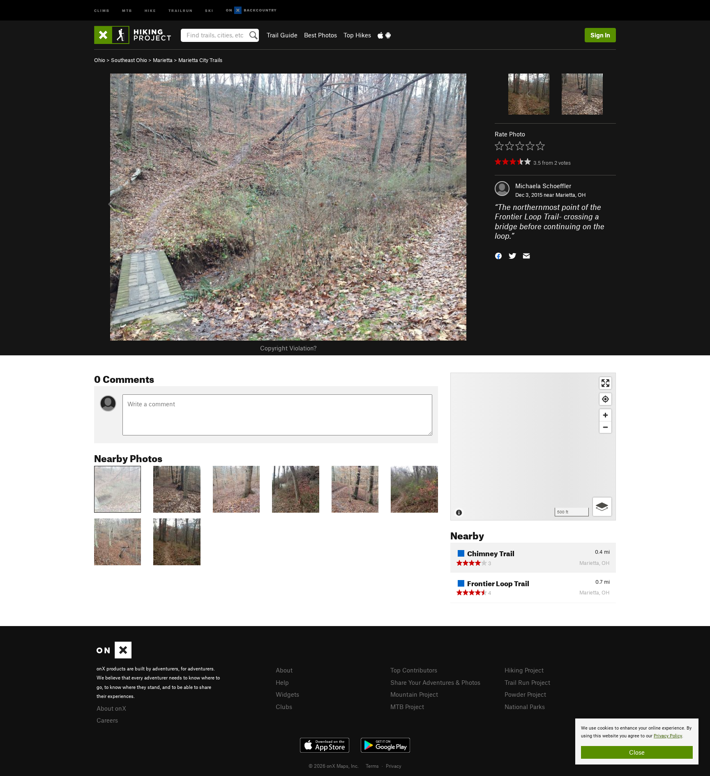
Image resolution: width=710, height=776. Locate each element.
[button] (498, 255)
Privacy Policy (668, 736)
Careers (107, 720)
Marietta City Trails (200, 60)
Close (637, 752)
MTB (127, 10)
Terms (372, 766)
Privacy (393, 766)
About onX (111, 708)
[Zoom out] (605, 427)
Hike (150, 10)
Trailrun (180, 10)
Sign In (600, 35)
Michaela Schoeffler (543, 185)
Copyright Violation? (288, 348)
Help (282, 682)
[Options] (602, 506)
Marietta (163, 60)
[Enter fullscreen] (605, 383)
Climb (102, 10)
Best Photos (320, 35)
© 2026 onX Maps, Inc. (334, 766)
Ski (209, 10)
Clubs (284, 706)
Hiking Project (524, 670)
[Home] (136, 35)
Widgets (287, 694)
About (284, 670)
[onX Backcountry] (251, 10)
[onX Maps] (114, 656)
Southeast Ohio (129, 60)
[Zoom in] (605, 415)
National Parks (525, 706)
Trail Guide (282, 35)
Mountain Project (414, 694)
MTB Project (407, 706)
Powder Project (525, 694)
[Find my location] (605, 399)
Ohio (99, 60)
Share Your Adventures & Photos (435, 682)
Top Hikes (357, 35)
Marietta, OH (571, 194)
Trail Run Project (527, 682)
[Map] (533, 446)
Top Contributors (413, 670)
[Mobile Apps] (384, 35)
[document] (637, 741)
